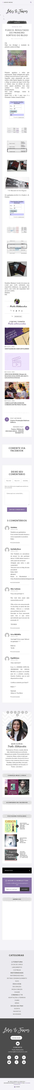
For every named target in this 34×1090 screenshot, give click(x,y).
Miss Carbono (15, 589)
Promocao (18, 316)
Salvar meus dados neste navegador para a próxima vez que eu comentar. (16, 487)
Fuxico (17, 22)
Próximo (27, 786)
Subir (18, 1086)
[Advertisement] (17, 920)
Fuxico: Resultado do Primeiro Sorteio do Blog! (17, 32)
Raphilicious (15, 658)
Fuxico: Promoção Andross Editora (19, 421)
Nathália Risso (16, 549)
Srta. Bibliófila (16, 634)
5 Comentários (18, 38)
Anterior (7, 786)
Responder (16, 542)
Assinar (25, 889)
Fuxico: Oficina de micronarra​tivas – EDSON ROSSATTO (14, 431)
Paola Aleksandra (18, 306)
